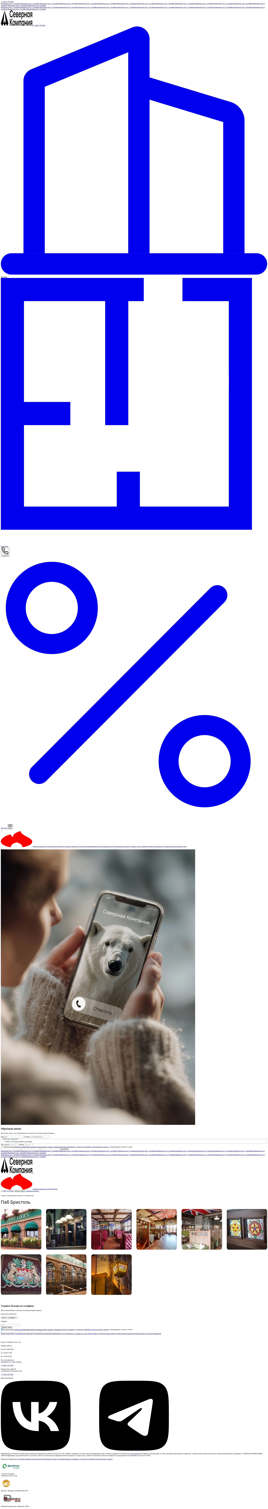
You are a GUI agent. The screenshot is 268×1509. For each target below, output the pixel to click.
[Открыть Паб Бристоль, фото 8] (66, 1274)
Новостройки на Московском (116, 1334)
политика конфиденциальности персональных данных (37, 1459)
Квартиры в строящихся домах (77, 1334)
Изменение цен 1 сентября (10, 4)
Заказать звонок (20, 1191)
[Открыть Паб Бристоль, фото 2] (66, 1229)
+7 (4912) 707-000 (7, 2)
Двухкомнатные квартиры (42, 1334)
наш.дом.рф (135, 1454)
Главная (3, 1196)
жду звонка (64, 1149)
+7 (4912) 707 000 (7, 1365)
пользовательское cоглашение (68, 1459)
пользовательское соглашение (64, 1147)
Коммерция (157, 1334)
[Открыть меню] (33, 1173)
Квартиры (131, 1334)
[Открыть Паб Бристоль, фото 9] (111, 1274)
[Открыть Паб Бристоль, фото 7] (21, 1274)
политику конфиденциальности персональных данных (33, 1147)
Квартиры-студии (59, 1334)
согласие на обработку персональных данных (92, 1147)
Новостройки (5, 1334)
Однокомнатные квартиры (23, 1334)
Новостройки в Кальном (97, 1334)
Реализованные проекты (15, 1196)
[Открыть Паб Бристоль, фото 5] (202, 1229)
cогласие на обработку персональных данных (96, 1459)
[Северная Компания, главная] (17, 25)
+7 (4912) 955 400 (7, 1374)
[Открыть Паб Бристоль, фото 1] (21, 1229)
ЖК (12, 1334)
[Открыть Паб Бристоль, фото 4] (156, 1229)
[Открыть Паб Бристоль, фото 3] (111, 1229)
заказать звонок (7, 1327)
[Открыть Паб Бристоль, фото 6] (247, 1229)
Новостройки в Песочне (143, 1334)
